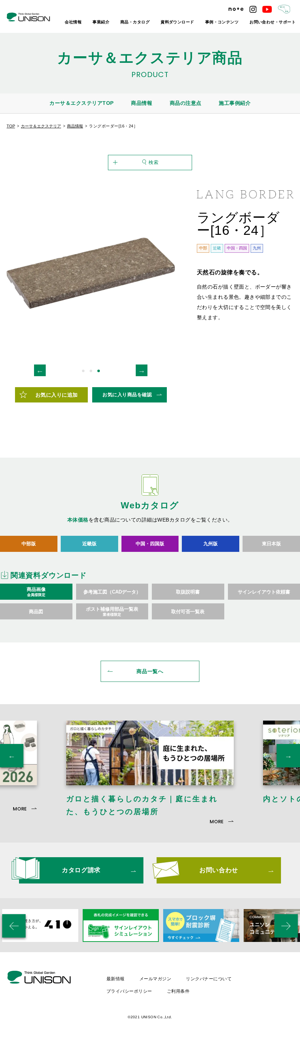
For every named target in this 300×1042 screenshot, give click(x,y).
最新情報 (115, 978)
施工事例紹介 (235, 103)
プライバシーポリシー (129, 991)
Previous (40, 370)
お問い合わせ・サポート (273, 22)
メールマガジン (155, 978)
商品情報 (141, 103)
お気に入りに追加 (56, 395)
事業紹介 (101, 22)
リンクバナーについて (209, 978)
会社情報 (73, 22)
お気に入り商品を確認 (127, 394)
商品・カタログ (135, 22)
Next (141, 370)
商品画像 (36, 592)
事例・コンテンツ (222, 22)
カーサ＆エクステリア (41, 126)
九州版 (210, 543)
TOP (11, 126)
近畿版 (89, 543)
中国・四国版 (150, 543)
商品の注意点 (186, 103)
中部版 (29, 543)
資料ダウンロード (177, 22)
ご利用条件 (178, 991)
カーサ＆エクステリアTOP (81, 103)
